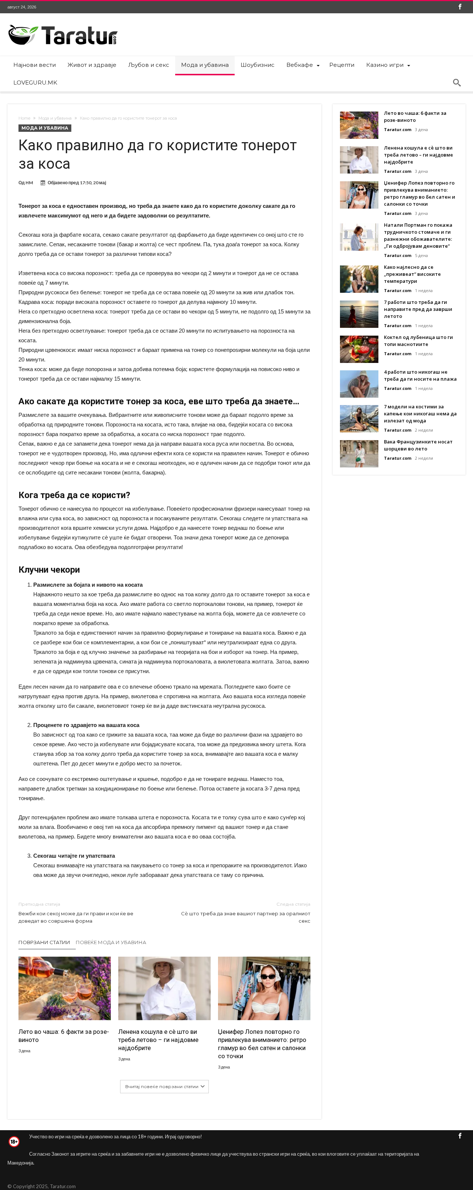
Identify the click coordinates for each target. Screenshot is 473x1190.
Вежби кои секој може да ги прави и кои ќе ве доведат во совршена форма (75, 912)
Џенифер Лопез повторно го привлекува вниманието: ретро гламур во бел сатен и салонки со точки (262, 1044)
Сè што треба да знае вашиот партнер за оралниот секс (245, 912)
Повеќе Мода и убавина (111, 942)
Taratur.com (397, 129)
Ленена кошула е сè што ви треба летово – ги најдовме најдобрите (158, 1040)
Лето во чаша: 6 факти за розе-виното (63, 1035)
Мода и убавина (55, 118)
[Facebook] (460, 7)
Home (24, 118)
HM (29, 182)
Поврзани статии (44, 942)
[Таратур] (62, 24)
